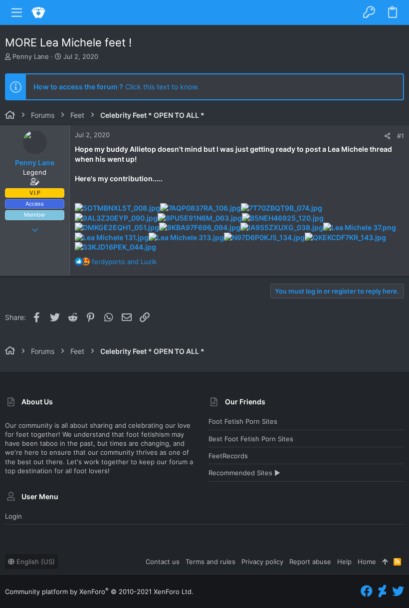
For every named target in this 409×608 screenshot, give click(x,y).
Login (13, 516)
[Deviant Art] (382, 591)
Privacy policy (262, 562)
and (124, 262)
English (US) (34, 562)
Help (344, 562)
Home (367, 562)
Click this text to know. (116, 86)
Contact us (163, 562)
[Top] (385, 561)
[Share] (387, 136)
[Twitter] (398, 591)
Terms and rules (210, 562)
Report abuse (310, 562)
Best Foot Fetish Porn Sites (250, 439)
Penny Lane (30, 56)
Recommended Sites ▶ (244, 473)
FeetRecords (228, 456)
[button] (17, 12)
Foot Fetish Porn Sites (242, 421)
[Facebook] (367, 591)
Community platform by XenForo (99, 592)
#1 (400, 136)
